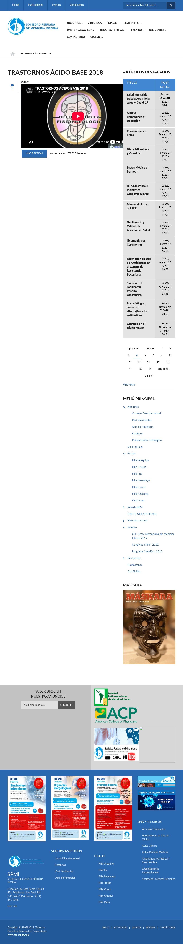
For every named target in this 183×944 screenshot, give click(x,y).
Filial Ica (137, 474)
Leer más (12, 906)
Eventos (56, 5)
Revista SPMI (131, 23)
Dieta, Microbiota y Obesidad (138, 151)
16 (150, 369)
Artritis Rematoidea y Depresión (136, 117)
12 (158, 362)
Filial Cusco (139, 487)
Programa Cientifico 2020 (147, 551)
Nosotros (74, 23)
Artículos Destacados (153, 829)
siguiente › (163, 369)
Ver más (128, 385)
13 (167, 362)
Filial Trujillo (139, 467)
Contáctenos (77, 5)
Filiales (112, 23)
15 (140, 369)
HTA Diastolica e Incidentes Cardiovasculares (138, 190)
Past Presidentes (142, 420)
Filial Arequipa (140, 460)
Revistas (150, 928)
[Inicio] (33, 26)
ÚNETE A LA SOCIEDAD (80, 30)
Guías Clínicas (149, 846)
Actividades (120, 928)
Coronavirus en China (136, 133)
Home (15, 5)
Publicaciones (35, 5)
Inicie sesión (34, 153)
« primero (132, 349)
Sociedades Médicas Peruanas (158, 879)
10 (138, 362)
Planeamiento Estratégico (147, 440)
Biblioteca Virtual (111, 30)
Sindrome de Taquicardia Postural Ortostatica (135, 289)
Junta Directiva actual (67, 858)
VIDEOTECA (95, 23)
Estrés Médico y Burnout (137, 169)
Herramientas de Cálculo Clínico (155, 838)
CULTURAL (96, 37)
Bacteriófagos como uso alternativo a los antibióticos (137, 309)
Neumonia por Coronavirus (136, 242)
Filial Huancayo (141, 480)
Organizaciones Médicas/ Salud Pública (156, 861)
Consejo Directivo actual (146, 413)
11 (148, 362)
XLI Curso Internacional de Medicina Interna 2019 (153, 536)
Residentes (156, 30)
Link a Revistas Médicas (155, 852)
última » (149, 376)
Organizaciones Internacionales (150, 871)
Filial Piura (138, 500)
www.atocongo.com (19, 935)
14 (130, 369)
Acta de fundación (65, 878)
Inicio (12, 53)
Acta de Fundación (142, 427)
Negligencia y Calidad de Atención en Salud (138, 226)
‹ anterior (150, 349)
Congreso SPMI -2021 (145, 544)
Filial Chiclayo (140, 494)
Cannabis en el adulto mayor (136, 326)
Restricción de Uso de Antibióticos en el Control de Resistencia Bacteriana (139, 267)
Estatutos (137, 433)
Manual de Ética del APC (137, 206)
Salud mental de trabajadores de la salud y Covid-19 (138, 98)
